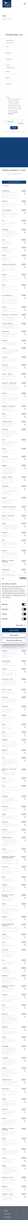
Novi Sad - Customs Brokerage (8, 895)
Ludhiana (4, 994)
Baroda (4, 1158)
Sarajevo (4, 650)
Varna (3, 942)
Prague (4, 1037)
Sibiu (3, 540)
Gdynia (4, 849)
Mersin (4, 523)
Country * (8, 65)
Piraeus (4, 255)
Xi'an (3, 757)
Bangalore (5, 1026)
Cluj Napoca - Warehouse (9, 314)
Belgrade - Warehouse (8, 406)
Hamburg (4, 706)
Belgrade (4, 750)
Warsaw (4, 497)
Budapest (5, 247)
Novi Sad (4, 1109)
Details (24, 190)
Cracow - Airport (7, 374)
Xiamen (4, 1118)
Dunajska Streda (7, 421)
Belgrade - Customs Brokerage (8, 561)
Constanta (5, 456)
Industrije (6, 1214)
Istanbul (4, 550)
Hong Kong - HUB (7, 679)
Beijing (4, 1165)
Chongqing (5, 1046)
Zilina (3, 732)
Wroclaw (4, 357)
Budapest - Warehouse (9, 506)
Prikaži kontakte (13, 182)
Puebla (4, 903)
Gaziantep (5, 429)
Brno (3, 1005)
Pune (3, 785)
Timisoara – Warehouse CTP (9, 770)
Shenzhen (5, 1014)
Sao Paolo (5, 950)
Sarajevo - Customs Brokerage (8, 1129)
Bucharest (5, 365)
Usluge (6, 1211)
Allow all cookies (14, 630)
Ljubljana (4, 968)
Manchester (5, 1088)
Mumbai (4, 393)
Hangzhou (5, 975)
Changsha (5, 796)
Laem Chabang (6, 210)
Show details (19, 625)
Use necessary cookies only (14, 640)
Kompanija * (9, 59)
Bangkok (4, 884)
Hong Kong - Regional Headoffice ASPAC (8, 857)
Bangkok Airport (7, 837)
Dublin (4, 1138)
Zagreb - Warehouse (8, 515)
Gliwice (4, 448)
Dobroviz (4, 201)
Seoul (3, 285)
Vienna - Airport (7, 689)
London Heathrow (7, 323)
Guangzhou (5, 1057)
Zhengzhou (5, 229)
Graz (3, 239)
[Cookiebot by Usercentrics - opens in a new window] (19, 578)
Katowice (5, 340)
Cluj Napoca (5, 331)
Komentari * (9, 84)
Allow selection (14, 635)
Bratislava (5, 806)
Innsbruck (5, 822)
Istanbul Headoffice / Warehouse (8, 925)
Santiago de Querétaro (9, 264)
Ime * (7, 46)
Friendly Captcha (21, 123)
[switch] (24, 609)
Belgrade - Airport (7, 1177)
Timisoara (5, 697)
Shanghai (4, 739)
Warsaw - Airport (7, 477)
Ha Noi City (5, 866)
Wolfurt (4, 715)
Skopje (4, 814)
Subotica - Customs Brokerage (8, 986)
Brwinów (4, 829)
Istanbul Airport (7, 1079)
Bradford (4, 1186)
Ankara (4, 1149)
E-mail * (8, 71)
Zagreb (4, 934)
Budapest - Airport (7, 1194)
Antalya (4, 348)
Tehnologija (7, 1217)
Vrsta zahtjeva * (10, 40)
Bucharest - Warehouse (9, 383)
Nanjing (4, 1068)
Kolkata (4, 274)
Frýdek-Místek (6, 661)
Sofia (3, 877)
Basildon (4, 916)
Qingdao (4, 465)
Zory (3, 960)
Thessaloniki (5, 569)
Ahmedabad (5, 191)
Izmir (3, 439)
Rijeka (3, 414)
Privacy (7, 97)
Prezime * (8, 52)
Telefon (8, 77)
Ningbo (4, 1099)
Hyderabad (5, 486)
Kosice (4, 778)
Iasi (3, 220)
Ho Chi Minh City (7, 295)
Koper (3, 724)
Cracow (4, 307)
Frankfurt (5, 532)
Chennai (4, 669)
